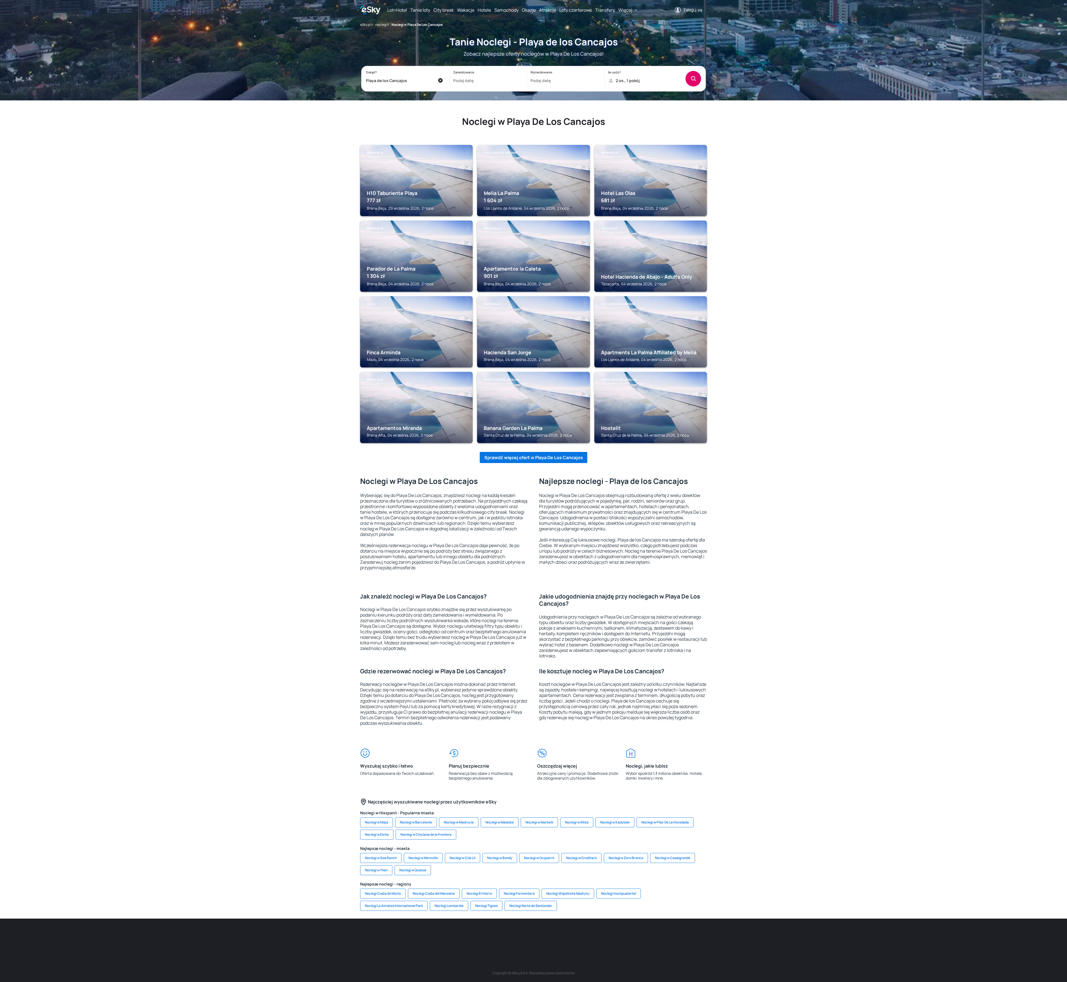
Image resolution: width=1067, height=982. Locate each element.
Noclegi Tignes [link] (486, 905)
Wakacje (465, 10)
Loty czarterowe (575, 10)
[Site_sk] (517, 935)
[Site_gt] (633, 935)
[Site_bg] (433, 935)
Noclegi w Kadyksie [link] (615, 822)
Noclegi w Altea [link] (577, 822)
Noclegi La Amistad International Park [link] (394, 905)
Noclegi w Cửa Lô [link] (462, 857)
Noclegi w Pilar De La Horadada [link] (665, 822)
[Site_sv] (600, 935)
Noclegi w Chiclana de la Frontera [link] (426, 834)
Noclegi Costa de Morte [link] (383, 893)
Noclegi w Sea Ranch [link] (381, 857)
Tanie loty (420, 10)
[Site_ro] (417, 935)
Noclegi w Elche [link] (377, 834)
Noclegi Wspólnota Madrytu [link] (567, 893)
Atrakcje (547, 10)
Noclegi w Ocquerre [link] (539, 857)
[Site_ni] (617, 935)
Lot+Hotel (397, 10)
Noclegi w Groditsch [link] (581, 857)
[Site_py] (667, 935)
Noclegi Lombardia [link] (449, 905)
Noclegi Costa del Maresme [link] (434, 893)
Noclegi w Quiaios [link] (412, 870)
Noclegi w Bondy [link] (499, 857)
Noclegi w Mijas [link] (376, 822)
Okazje (529, 10)
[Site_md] (500, 935)
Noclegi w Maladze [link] (499, 822)
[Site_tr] (467, 935)
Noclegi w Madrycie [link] (459, 822)
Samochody (506, 10)
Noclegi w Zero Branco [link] (626, 857)
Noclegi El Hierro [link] (479, 893)
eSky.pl (365, 24)
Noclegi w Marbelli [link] (539, 822)
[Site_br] (400, 935)
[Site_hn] (650, 935)
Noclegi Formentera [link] (519, 893)
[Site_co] (550, 935)
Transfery (605, 10)
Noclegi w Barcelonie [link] (416, 822)
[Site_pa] (583, 935)
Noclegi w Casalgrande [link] (672, 857)
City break (443, 10)
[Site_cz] (483, 935)
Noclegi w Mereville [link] (423, 857)
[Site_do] (567, 935)
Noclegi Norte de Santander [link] (530, 905)
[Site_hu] (533, 935)
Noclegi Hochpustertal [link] (618, 893)
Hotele (484, 10)
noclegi (381, 24)
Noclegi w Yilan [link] (376, 870)
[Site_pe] (450, 935)
